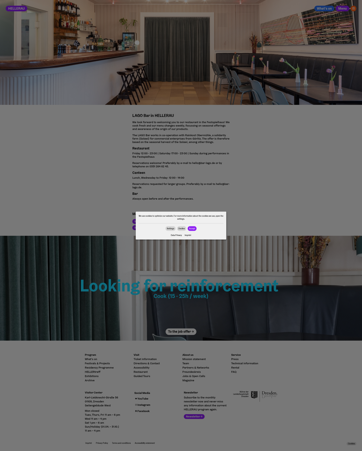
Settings (170, 228)
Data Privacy (176, 235)
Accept (192, 228)
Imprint (188, 235)
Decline (181, 228)
